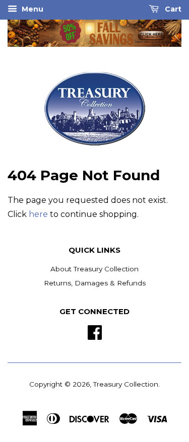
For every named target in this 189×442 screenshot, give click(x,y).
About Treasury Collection (94, 269)
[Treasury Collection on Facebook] (94, 331)
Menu (31, 9)
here (38, 214)
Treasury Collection (125, 384)
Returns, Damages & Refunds (95, 283)
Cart (172, 9)
